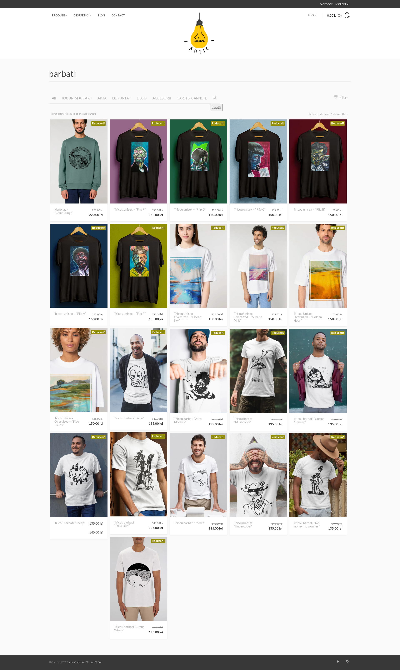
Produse (58, 15)
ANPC (85, 662)
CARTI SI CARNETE (192, 98)
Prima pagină (57, 113)
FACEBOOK (326, 4)
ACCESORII (161, 98)
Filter (344, 97)
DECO (142, 98)
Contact (118, 15)
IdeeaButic (75, 662)
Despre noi (82, 15)
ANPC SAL (96, 662)
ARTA (102, 98)
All (54, 98)
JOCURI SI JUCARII (77, 98)
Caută (216, 107)
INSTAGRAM (342, 4)
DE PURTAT (121, 98)
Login (312, 15)
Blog (101, 15)
